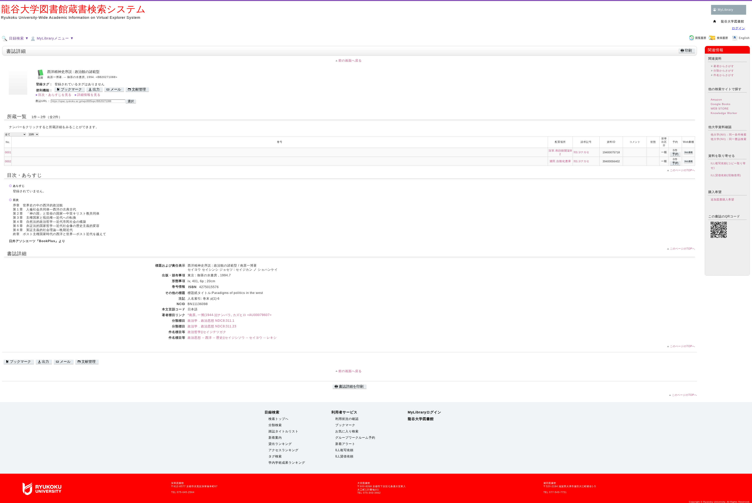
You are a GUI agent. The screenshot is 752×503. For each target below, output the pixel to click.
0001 (8, 152)
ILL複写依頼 (344, 450)
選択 (131, 101)
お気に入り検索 (347, 431)
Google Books (720, 104)
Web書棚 (688, 152)
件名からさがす (723, 75)
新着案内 (275, 437)
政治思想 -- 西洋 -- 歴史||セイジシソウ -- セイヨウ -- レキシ (232, 337)
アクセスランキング (283, 450)
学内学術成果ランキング (286, 462)
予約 (675, 154)
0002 (8, 161)
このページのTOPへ (682, 170)
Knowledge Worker (724, 113)
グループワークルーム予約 (355, 437)
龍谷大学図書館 (421, 419)
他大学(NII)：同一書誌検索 (729, 139)
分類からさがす (723, 70)
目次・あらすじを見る (54, 94)
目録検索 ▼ (18, 38)
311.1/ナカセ (581, 152)
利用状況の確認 (347, 418)
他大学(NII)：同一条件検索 (729, 134)
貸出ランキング (280, 444)
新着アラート (345, 444)
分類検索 (275, 425)
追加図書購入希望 (722, 199)
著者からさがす (723, 66)
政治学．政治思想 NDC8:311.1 (211, 320)
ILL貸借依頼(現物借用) (726, 175)
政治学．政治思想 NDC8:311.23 (212, 326)
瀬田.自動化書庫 (560, 161)
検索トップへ (278, 418)
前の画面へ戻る (350, 60)
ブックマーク (345, 425)
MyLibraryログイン (424, 412)
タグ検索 (275, 456)
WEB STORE (720, 108)
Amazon (716, 99)
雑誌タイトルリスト (283, 431)
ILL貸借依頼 (344, 456)
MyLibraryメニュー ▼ (55, 38)
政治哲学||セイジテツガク (207, 332)
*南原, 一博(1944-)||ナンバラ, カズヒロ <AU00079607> (230, 315)
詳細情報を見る (88, 94)
